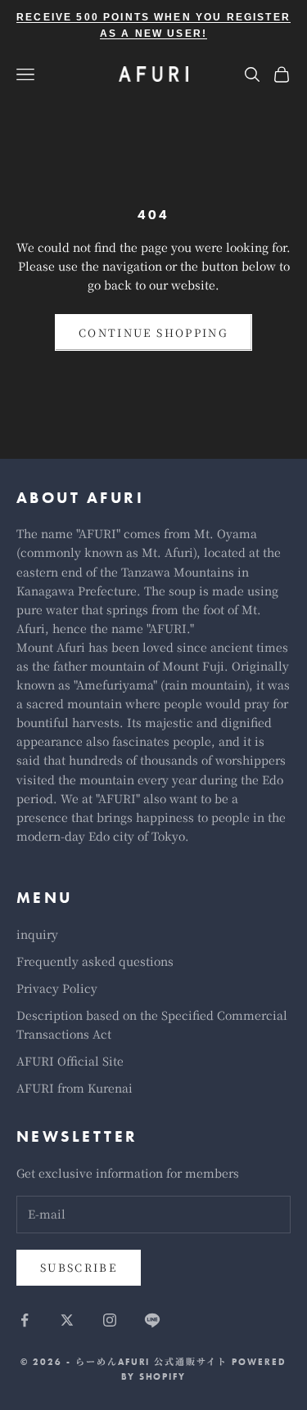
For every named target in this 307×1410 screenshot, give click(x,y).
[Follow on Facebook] (24, 1320)
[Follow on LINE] (152, 1320)
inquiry (37, 934)
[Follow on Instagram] (110, 1320)
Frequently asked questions (95, 961)
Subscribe (78, 1267)
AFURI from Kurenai (74, 1088)
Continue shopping (153, 332)
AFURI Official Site (70, 1061)
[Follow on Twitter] (67, 1320)
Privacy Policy (56, 988)
